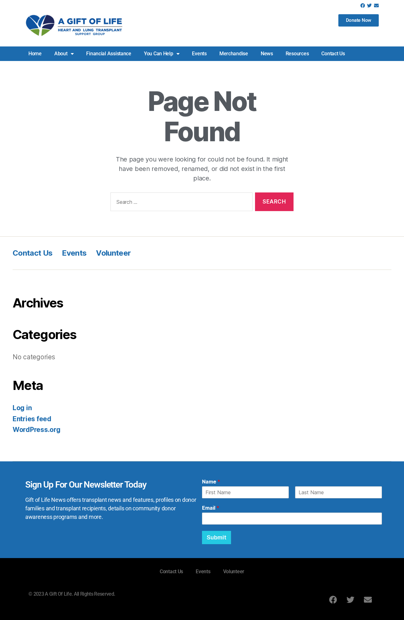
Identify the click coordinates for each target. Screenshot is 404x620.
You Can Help (158, 54)
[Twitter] (369, 5)
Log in (22, 408)
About (61, 54)
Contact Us (333, 54)
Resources (297, 54)
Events (199, 54)
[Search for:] (180, 203)
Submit (216, 537)
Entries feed (32, 419)
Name (211, 481)
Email (210, 508)
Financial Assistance (108, 54)
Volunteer (113, 253)
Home (35, 54)
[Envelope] (376, 5)
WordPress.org (37, 430)
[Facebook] (362, 5)
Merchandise (233, 54)
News (267, 54)
